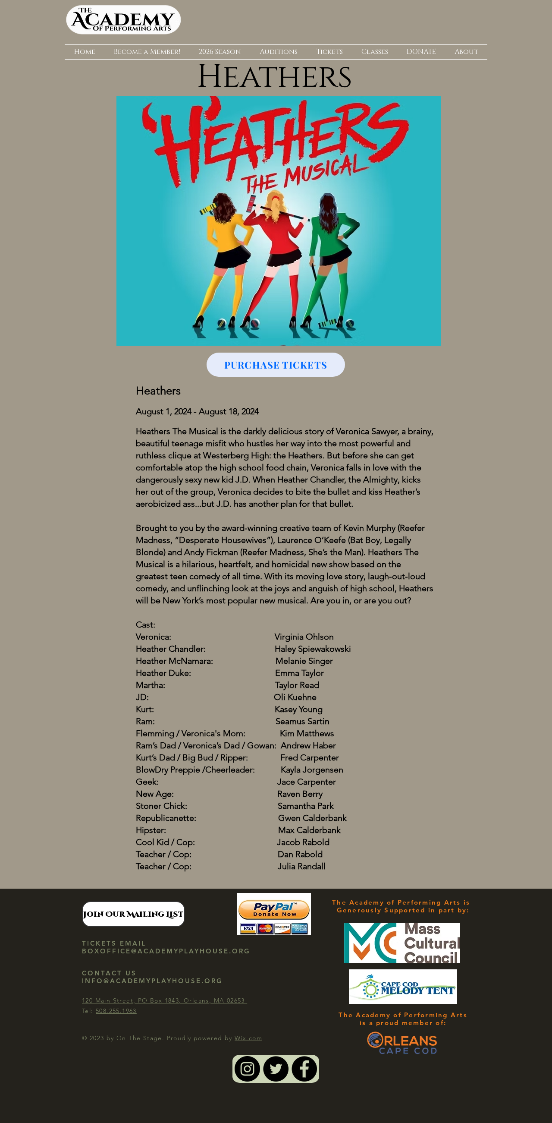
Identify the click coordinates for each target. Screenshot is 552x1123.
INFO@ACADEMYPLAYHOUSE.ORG (152, 981)
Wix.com (248, 1038)
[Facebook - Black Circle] (304, 1069)
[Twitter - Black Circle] (276, 1069)
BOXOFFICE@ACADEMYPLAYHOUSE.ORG (166, 951)
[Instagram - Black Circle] (247, 1069)
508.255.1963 (116, 1011)
